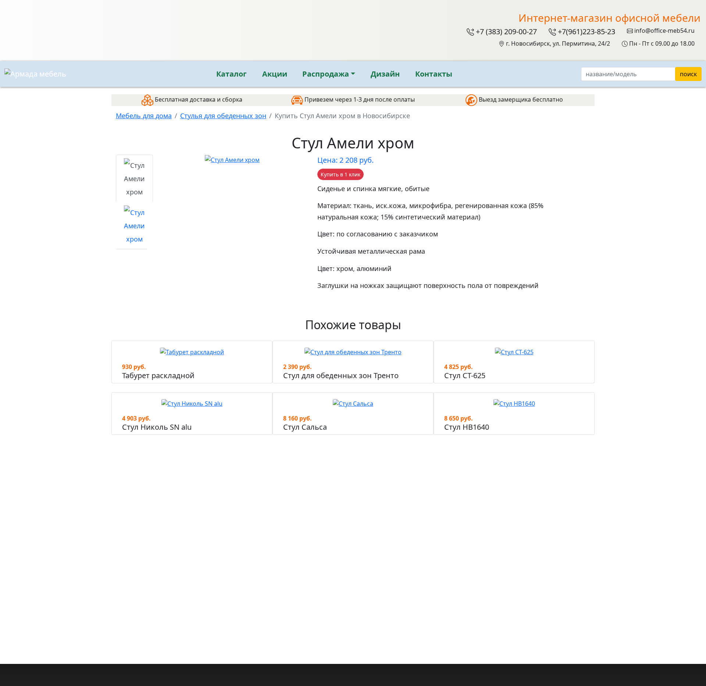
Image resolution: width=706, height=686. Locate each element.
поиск (688, 74)
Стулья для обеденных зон (223, 115)
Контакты (433, 74)
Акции (274, 74)
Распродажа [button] (325, 74)
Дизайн (385, 74)
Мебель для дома (144, 115)
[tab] (134, 178)
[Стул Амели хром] (232, 159)
